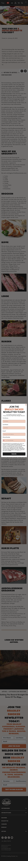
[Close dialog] (25, 404)
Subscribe (14, 453)
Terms (20, 450)
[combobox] (5, 440)
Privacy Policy (14, 450)
